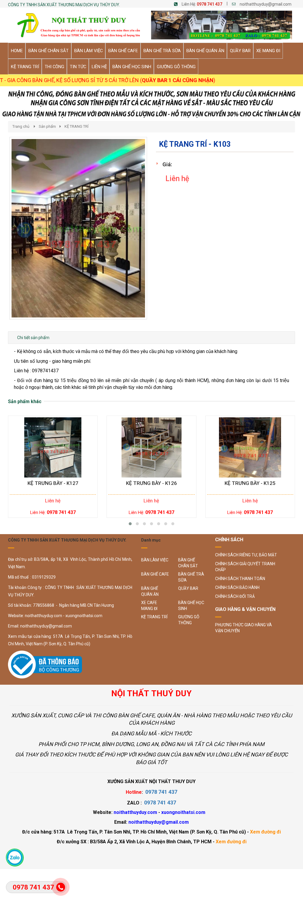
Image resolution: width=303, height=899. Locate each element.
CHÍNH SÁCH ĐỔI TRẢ (235, 596)
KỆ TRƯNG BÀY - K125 (250, 483)
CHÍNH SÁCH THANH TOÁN (240, 578)
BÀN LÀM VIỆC (154, 560)
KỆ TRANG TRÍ (76, 126)
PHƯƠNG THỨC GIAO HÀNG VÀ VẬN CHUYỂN (243, 627)
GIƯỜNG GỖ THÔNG (188, 619)
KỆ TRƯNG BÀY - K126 (151, 483)
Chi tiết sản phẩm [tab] (33, 337)
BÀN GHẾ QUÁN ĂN (150, 591)
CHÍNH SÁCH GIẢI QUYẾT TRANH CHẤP (245, 566)
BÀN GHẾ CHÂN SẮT (188, 563)
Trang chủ (20, 126)
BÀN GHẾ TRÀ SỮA (191, 577)
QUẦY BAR (188, 588)
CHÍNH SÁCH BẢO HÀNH (237, 587)
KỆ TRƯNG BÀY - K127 (53, 483)
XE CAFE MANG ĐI (149, 605)
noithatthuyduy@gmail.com (265, 4)
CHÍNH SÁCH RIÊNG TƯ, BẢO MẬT (246, 555)
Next (157, 234)
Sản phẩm (47, 126)
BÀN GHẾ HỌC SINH (191, 605)
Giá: (167, 164)
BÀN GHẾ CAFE (155, 574)
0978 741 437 (209, 4)
